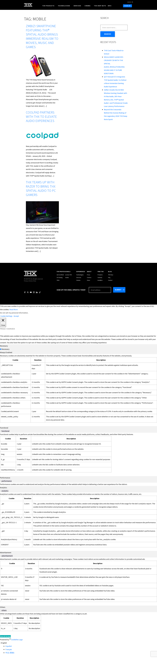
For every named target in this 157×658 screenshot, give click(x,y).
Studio (67, 277)
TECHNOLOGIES (64, 5)
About (89, 271)
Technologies (80, 275)
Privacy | (26, 281)
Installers (100, 280)
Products (100, 275)
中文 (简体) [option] (9, 653)
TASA (58, 280)
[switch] (0, 431)
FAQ (109, 277)
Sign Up (127, 5)
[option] (81, 646)
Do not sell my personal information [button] (14, 313)
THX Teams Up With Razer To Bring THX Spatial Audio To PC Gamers (41, 188)
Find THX (101, 271)
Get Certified (60, 275)
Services (78, 277)
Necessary (5, 349)
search (129, 2)
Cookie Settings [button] (6, 316)
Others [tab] (2, 607)
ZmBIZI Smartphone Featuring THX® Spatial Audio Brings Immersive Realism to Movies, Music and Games (42, 36)
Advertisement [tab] (5, 552)
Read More (13, 309)
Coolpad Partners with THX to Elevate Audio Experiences (41, 116)
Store (88, 280)
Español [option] (8, 646)
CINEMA (87, 5)
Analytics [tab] (3, 487)
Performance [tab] (5, 478)
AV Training (60, 277)
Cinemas (100, 277)
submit (118, 290)
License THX (68, 275)
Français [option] (8, 649)
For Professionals (64, 271)
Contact (110, 280)
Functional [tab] (4, 428)
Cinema (78, 280)
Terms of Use (32, 281)
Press (88, 275)
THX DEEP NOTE (100, 5)
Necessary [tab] (4, 346)
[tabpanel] (78, 388)
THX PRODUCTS (48, 5)
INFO (109, 5)
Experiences (80, 271)
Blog (110, 271)
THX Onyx (110, 275)
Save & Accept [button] (5, 636)
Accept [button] (16, 316)
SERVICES (77, 5)
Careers (89, 277)
